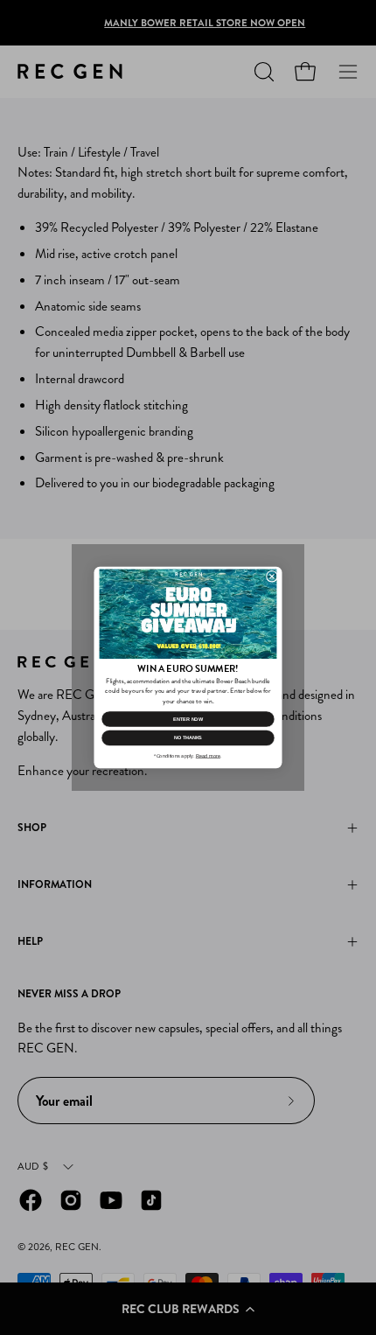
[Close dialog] (271, 576)
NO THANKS (188, 737)
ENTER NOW (188, 719)
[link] (188, 615)
